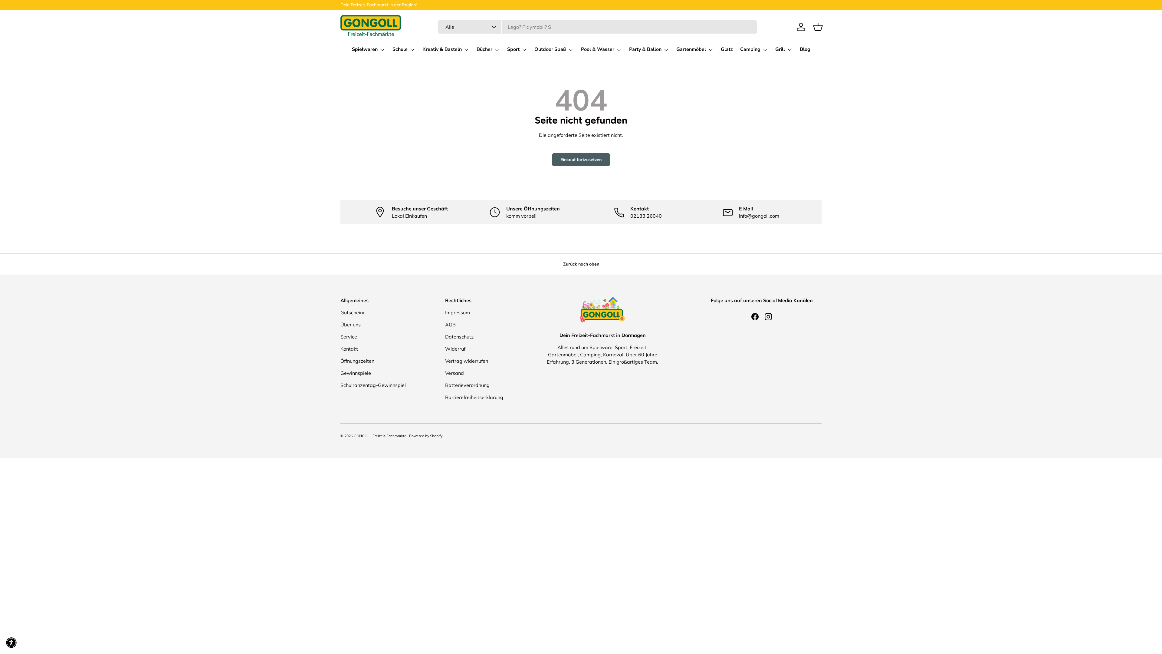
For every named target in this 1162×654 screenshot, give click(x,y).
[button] (818, 27)
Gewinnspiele (355, 373)
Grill (780, 49)
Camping (750, 49)
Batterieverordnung (467, 385)
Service (348, 337)
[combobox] (597, 27)
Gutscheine (353, 312)
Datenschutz (459, 337)
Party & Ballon (645, 49)
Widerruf (455, 349)
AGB (450, 325)
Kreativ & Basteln (442, 49)
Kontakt (349, 349)
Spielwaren (365, 49)
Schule (400, 49)
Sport (513, 49)
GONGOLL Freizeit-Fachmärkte (380, 436)
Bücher (484, 49)
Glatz (727, 49)
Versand (454, 373)
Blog (805, 49)
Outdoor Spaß (550, 49)
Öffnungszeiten (357, 361)
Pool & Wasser (597, 49)
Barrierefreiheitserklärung (474, 397)
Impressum (457, 312)
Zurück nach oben (581, 264)
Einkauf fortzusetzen (581, 159)
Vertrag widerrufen (466, 361)
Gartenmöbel (691, 49)
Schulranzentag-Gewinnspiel (373, 385)
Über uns (350, 325)
